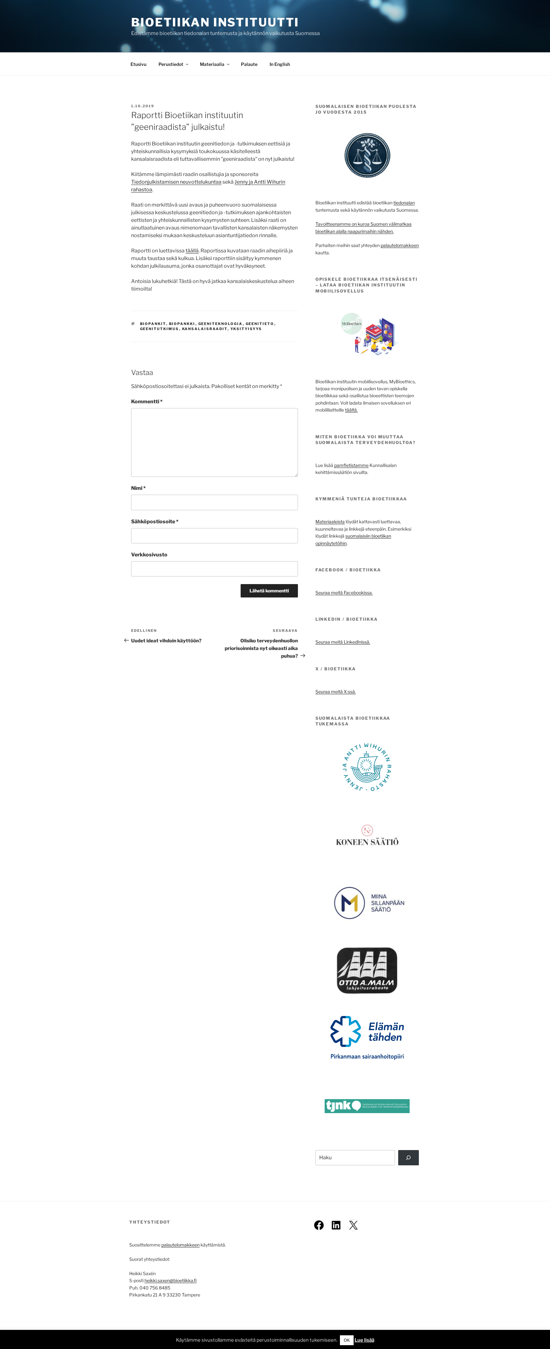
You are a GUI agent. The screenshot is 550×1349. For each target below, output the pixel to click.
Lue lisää (364, 1340)
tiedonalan (404, 202)
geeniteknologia (220, 323)
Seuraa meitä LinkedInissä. (342, 642)
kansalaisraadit (205, 329)
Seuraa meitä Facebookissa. (344, 592)
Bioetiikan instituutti (215, 22)
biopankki (182, 323)
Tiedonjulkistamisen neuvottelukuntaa (176, 182)
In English (280, 64)
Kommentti (147, 402)
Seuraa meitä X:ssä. (335, 691)
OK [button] (347, 1340)
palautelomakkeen (400, 245)
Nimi (138, 488)
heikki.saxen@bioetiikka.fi (171, 1280)
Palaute (249, 64)
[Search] (408, 1157)
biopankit (153, 323)
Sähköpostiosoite (155, 522)
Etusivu (138, 64)
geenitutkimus (159, 329)
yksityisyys (246, 329)
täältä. (351, 410)
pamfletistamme (351, 465)
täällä (192, 251)
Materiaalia (212, 64)
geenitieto (260, 323)
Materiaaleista (330, 521)
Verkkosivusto (149, 555)
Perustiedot (171, 64)
